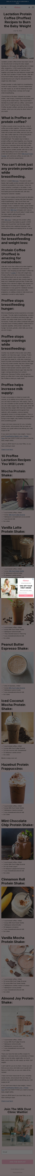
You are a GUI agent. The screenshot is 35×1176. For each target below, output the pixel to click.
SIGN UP (25, 595)
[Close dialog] (33, 579)
